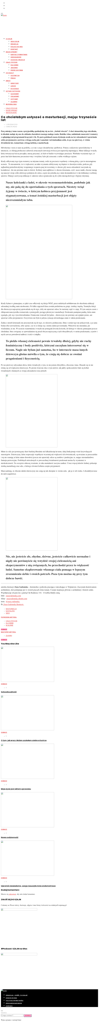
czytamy (14, 99)
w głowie (9, 625)
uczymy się (15, 76)
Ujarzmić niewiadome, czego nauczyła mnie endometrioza (28, 886)
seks (8, 613)
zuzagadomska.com (13, 595)
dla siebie (14, 65)
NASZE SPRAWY (11, 52)
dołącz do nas (17, 47)
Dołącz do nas (11, 998)
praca (13, 78)
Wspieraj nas (11, 104)
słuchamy (15, 94)
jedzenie (14, 68)
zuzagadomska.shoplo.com (17, 598)
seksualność (16, 57)
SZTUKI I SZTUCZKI (13, 91)
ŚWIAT (8, 81)
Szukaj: (4, 1013)
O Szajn (9, 39)
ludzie (13, 86)
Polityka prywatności (14, 1000)
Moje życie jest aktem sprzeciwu (16, 789)
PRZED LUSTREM (17, 70)
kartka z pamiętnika (19, 55)
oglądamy (15, 96)
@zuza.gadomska (13, 601)
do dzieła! (15, 89)
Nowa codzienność (9, 837)
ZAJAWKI (14, 102)
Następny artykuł (8, 632)
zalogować (12, 894)
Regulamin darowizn (14, 1003)
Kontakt (14, 49)
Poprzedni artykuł (9, 617)
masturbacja (11, 609)
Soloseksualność (9, 692)
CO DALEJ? (10, 73)
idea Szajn (15, 41)
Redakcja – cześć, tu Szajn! (17, 995)
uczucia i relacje (18, 60)
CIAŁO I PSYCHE (11, 62)
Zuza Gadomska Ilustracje (13, 604)
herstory (15, 83)
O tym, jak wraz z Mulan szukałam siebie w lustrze (24, 740)
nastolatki (10, 611)
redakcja (14, 44)
